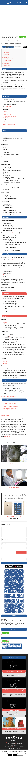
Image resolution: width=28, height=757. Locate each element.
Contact (15, 742)
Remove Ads (14, 745)
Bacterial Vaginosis (7, 409)
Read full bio (7, 436)
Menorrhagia (6, 274)
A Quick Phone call (14, 487)
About (4, 742)
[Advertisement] (14, 20)
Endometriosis (7, 106)
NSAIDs (5, 322)
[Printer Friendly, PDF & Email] (23, 37)
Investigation (8, 60)
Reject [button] (15, 755)
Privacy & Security (10, 743)
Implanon (5, 363)
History (5, 55)
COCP (10, 336)
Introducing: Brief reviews (14, 710)
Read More (20, 755)
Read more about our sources (8, 396)
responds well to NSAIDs (17, 259)
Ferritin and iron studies (10, 309)
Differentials (6, 54)
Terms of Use (22, 742)
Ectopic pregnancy (7, 114)
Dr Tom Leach (13, 40)
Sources (9, 742)
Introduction (6, 52)
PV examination (15, 232)
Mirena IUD (5, 361)
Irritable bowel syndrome (9, 124)
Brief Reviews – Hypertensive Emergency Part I (14, 690)
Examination (6, 57)
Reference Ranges (5, 634)
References (6, 63)
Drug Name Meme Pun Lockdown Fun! (14, 728)
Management (8, 62)
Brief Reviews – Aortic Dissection (14, 671)
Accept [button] (10, 755)
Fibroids (5, 111)
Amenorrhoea (6, 405)
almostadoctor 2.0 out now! (14, 516)
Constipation (6, 117)
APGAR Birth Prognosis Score (10, 408)
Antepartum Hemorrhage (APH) (10, 406)
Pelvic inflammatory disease (9, 116)
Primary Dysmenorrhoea (9, 58)
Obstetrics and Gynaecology (13, 43)
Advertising (19, 743)
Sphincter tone (14, 463)
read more (19, 675)
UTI (4, 121)
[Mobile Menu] (26, 2)
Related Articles (7, 65)
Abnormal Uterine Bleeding (9, 403)
